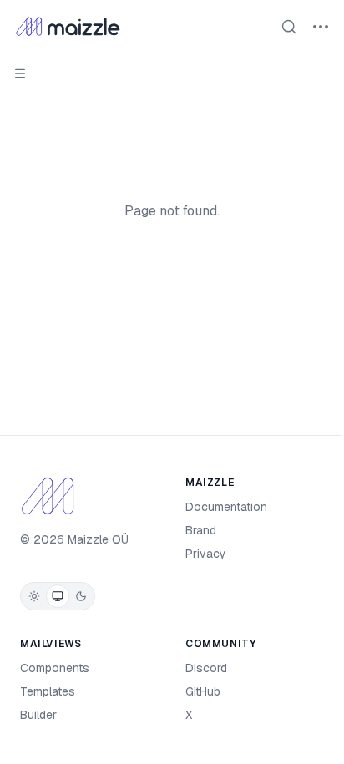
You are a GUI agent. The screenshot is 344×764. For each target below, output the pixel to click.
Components (54, 667)
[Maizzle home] (67, 27)
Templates (47, 691)
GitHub (202, 691)
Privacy (205, 553)
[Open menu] (320, 26)
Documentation (226, 506)
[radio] (34, 596)
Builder (38, 714)
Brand (200, 530)
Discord (206, 667)
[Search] (289, 27)
